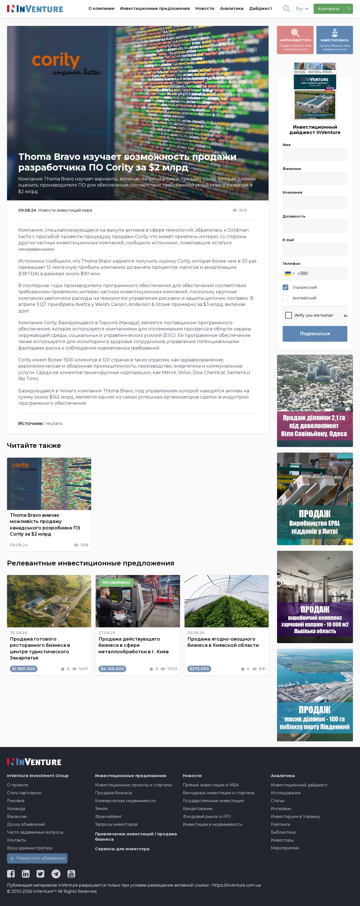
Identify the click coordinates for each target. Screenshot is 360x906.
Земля (101, 808)
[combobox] (289, 273)
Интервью (281, 808)
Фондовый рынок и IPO (207, 816)
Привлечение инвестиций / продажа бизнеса (136, 836)
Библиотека (283, 832)
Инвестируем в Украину (295, 816)
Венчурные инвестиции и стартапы (219, 792)
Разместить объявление (41, 858)
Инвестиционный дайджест (299, 785)
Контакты (16, 840)
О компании (101, 8)
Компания (292, 192)
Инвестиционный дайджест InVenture (315, 129)
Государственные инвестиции (213, 800)
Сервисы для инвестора (122, 848)
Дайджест (260, 8)
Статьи (277, 800)
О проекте (17, 785)
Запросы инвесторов (116, 824)
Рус (299, 8)
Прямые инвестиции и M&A (211, 785)
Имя (287, 145)
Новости (204, 8)
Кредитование (198, 808)
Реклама (15, 800)
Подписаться (315, 333)
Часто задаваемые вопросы (35, 832)
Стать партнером (24, 792)
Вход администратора (29, 848)
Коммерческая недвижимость (125, 800)
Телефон (291, 263)
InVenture (38, 775)
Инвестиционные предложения (155, 8)
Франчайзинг (108, 816)
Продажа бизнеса (113, 792)
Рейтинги (280, 824)
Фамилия (292, 169)
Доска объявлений (26, 824)
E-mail (288, 240)
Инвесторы (282, 840)
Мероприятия (285, 848)
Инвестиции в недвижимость (212, 824)
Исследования (286, 792)
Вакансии (17, 816)
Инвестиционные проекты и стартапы (133, 785)
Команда (16, 808)
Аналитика (232, 8)
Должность (294, 216)
